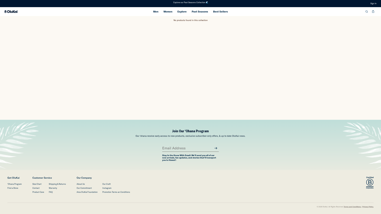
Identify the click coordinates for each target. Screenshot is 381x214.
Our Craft (106, 184)
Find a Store (12, 188)
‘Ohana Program (14, 184)
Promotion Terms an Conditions (116, 192)
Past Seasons (200, 11)
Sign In (373, 3)
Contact (36, 188)
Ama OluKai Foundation (87, 192)
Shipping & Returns (57, 184)
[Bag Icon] (373, 11)
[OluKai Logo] (10, 11)
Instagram (106, 188)
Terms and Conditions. (352, 207)
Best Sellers (220, 11)
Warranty (53, 188)
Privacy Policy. (368, 207)
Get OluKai (13, 177)
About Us (81, 184)
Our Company (84, 177)
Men (155, 11)
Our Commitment (84, 188)
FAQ (51, 192)
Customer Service (42, 177)
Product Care (38, 192)
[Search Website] (367, 11)
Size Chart (37, 184)
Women (167, 11)
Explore (182, 11)
